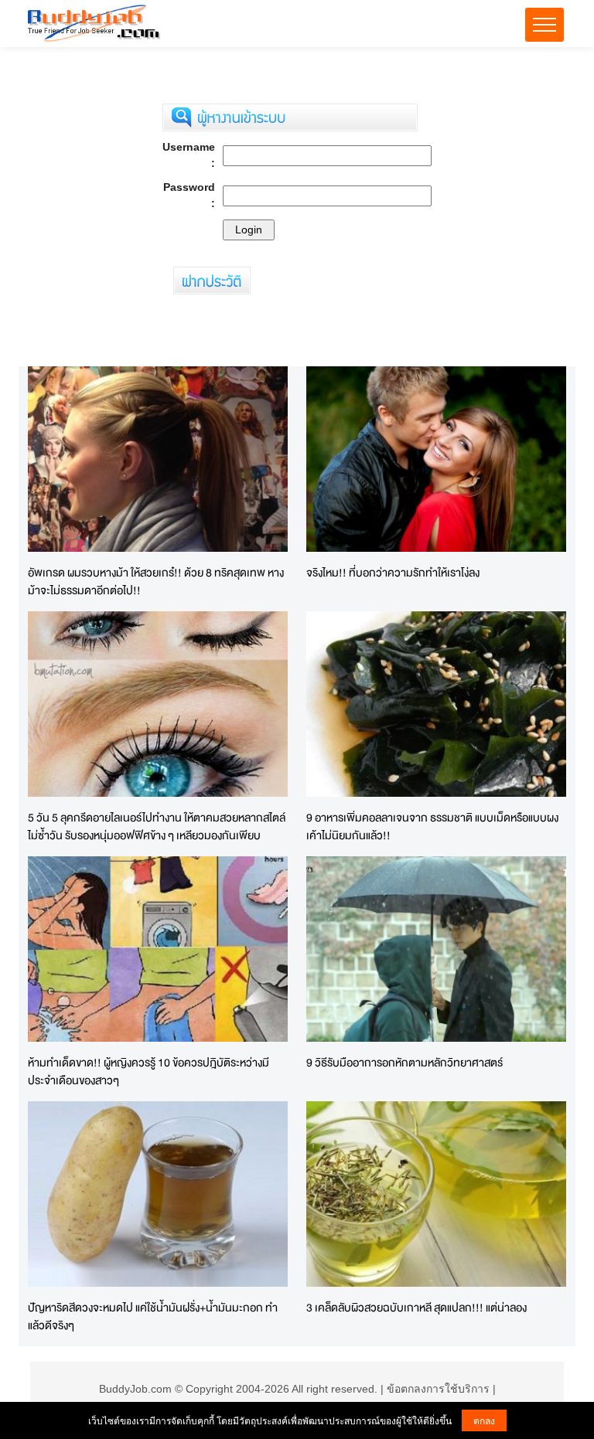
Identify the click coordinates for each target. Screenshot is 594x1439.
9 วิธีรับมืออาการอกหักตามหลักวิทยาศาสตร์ (404, 1062)
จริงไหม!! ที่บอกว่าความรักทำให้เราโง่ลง (393, 572)
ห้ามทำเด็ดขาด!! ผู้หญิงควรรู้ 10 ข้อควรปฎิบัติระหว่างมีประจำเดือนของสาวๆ (148, 1071)
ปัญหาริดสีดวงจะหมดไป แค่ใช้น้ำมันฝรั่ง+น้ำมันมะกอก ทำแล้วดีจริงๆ (153, 1316)
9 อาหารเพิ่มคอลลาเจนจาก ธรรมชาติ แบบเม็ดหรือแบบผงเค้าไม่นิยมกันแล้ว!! (432, 826)
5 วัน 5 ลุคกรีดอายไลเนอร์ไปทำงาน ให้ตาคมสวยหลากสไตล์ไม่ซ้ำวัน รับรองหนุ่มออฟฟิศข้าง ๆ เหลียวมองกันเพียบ (156, 826)
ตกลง (484, 1420)
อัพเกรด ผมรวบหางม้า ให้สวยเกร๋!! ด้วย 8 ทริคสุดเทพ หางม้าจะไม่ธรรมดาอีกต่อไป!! (156, 581)
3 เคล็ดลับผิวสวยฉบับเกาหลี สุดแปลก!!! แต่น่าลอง (416, 1307)
